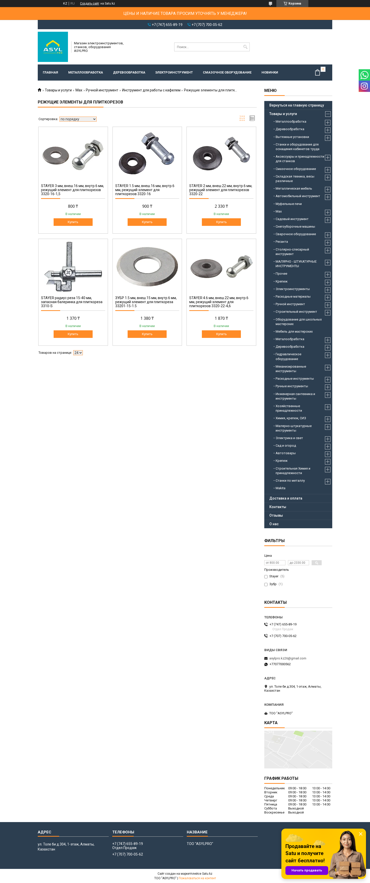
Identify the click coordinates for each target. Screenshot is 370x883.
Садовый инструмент (292, 219)
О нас (274, 524)
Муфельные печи (289, 204)
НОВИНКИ (270, 72)
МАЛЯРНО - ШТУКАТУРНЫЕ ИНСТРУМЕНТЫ (296, 264)
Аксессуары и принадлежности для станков (300, 159)
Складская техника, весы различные (295, 178)
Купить (73, 222)
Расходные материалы (293, 296)
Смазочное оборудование (227, 72)
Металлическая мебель (294, 188)
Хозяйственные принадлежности (289, 408)
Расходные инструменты (295, 378)
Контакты (277, 507)
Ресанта (282, 241)
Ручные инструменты (292, 386)
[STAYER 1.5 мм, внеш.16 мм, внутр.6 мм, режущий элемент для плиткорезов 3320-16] (147, 154)
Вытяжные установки (292, 137)
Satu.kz (207, 873)
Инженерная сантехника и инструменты (295, 396)
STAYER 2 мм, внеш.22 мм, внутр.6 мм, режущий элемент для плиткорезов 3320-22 (220, 190)
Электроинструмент (174, 72)
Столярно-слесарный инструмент (292, 252)
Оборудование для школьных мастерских (299, 321)
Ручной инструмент (102, 90)
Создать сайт (89, 3)
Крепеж (281, 281)
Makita (280, 488)
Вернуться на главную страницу (296, 105)
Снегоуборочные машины (295, 226)
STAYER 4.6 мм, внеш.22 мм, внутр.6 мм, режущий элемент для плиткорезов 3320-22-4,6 (218, 302)
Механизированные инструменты (291, 369)
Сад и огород (286, 445)
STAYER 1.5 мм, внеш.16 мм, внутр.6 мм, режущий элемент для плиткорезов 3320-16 (144, 190)
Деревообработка (129, 72)
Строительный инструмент (296, 311)
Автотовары (286, 453)
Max (79, 90)
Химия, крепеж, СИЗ (291, 418)
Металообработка (290, 339)
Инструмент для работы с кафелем (151, 90)
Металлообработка (85, 72)
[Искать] (245, 47)
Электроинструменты (293, 289)
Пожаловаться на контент (197, 878)
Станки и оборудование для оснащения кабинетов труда (297, 147)
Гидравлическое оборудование (288, 356)
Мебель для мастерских (294, 331)
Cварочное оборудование (296, 234)
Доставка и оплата (285, 498)
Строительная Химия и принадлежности (293, 471)
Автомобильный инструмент (298, 196)
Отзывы (276, 515)
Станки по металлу (290, 480)
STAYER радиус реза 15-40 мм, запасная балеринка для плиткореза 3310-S (71, 302)
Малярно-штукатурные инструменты (294, 428)
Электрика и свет (289, 438)
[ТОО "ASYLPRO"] (53, 47)
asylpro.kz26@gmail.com (287, 658)
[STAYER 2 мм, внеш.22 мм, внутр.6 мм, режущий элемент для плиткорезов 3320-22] (221, 154)
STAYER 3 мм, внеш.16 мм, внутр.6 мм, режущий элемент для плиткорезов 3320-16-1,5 (72, 190)
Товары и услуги (58, 90)
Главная (50, 72)
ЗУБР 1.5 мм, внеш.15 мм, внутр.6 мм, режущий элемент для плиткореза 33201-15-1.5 (146, 302)
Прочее (281, 273)
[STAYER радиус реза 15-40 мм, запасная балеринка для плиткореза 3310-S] (73, 266)
